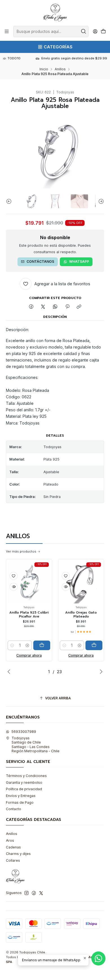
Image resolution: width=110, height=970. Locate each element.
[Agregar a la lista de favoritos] (13, 576)
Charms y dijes (18, 854)
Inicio (43, 69)
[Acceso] (95, 31)
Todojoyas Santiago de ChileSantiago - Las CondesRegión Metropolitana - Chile (36, 744)
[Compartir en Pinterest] (67, 307)
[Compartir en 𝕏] (43, 307)
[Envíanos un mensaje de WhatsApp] (98, 958)
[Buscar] (84, 31)
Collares (13, 860)
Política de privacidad (24, 789)
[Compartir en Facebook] (31, 307)
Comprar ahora (29, 655)
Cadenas (13, 847)
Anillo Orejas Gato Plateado (81, 614)
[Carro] (103, 31)
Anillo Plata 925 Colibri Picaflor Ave (29, 614)
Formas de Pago (20, 802)
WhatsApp (79, 261)
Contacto (13, 809)
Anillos (60, 69)
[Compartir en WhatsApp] (55, 307)
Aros (10, 840)
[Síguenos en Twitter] (41, 893)
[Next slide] (100, 201)
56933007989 (23, 731)
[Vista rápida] (13, 587)
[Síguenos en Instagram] (26, 893)
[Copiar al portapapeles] (79, 307)
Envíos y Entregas (21, 796)
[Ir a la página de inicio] (55, 12)
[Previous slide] (10, 201)
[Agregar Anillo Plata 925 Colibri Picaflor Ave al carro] (41, 645)
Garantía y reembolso (24, 782)
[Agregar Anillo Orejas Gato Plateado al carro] (93, 645)
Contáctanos (40, 261)
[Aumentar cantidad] (27, 645)
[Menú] (6, 31)
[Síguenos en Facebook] (33, 893)
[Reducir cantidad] (12, 645)
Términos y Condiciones (26, 776)
